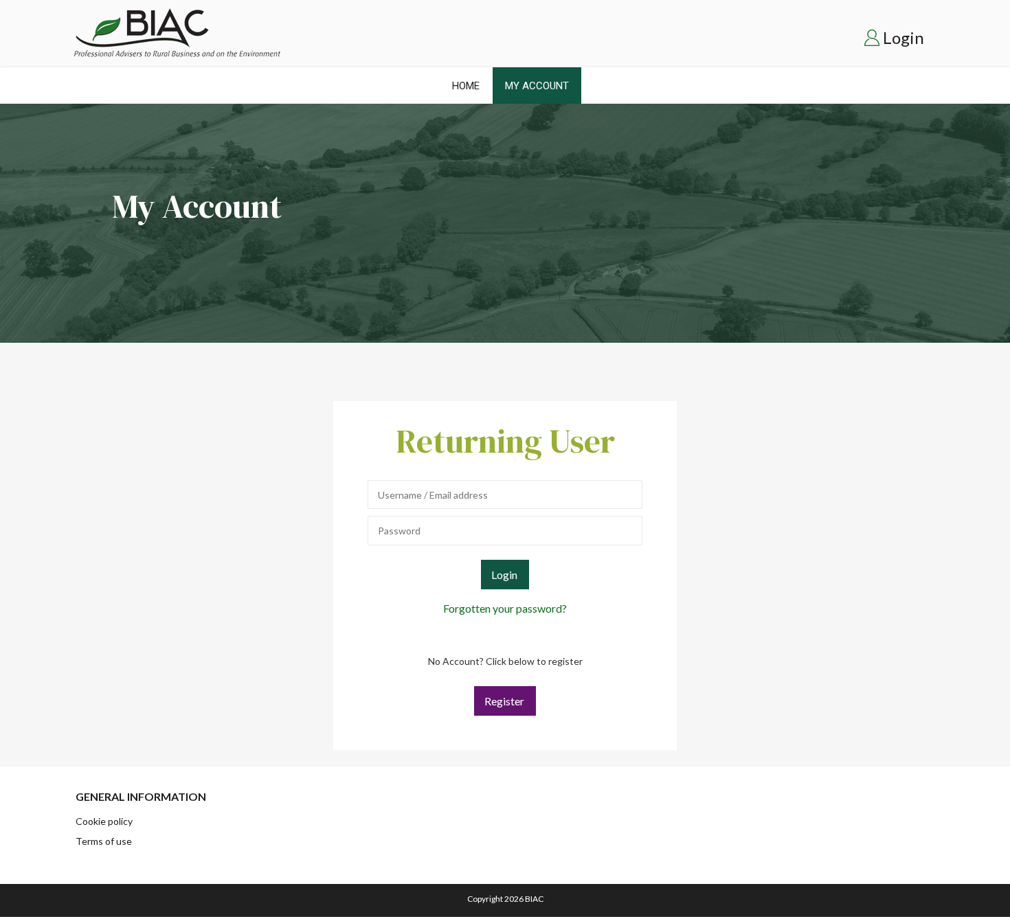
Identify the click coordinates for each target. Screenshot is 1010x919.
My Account (537, 86)
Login (903, 37)
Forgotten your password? (505, 608)
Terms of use (104, 841)
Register (504, 700)
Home (466, 86)
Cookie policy (104, 821)
